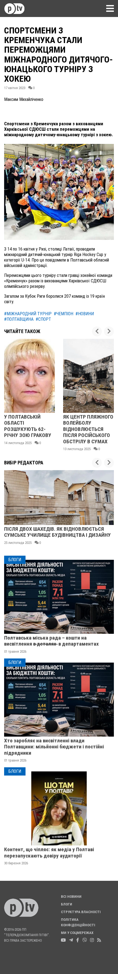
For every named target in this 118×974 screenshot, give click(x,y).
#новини (84, 313)
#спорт (43, 319)
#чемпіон (63, 313)
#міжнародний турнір (28, 313)
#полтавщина (18, 319)
